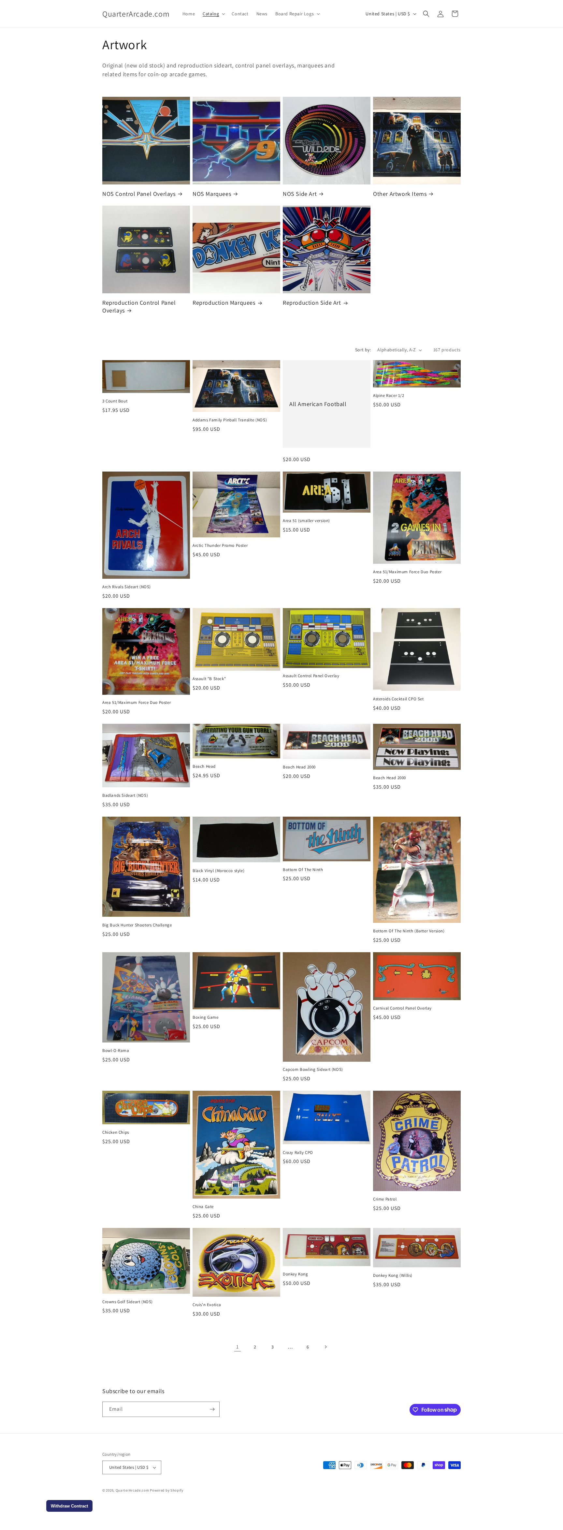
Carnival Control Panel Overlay (402, 1008)
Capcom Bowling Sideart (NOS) (313, 1069)
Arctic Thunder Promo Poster (220, 545)
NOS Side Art (300, 193)
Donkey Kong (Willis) (392, 1275)
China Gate (203, 1206)
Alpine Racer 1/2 (388, 395)
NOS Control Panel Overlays (139, 193)
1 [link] (237, 1346)
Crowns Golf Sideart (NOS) (127, 1301)
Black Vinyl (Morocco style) (218, 870)
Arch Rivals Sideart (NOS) (126, 587)
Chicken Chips (115, 1132)
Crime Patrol (385, 1199)
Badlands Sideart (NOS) (125, 795)
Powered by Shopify (166, 1490)
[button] (213, 14)
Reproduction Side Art (312, 302)
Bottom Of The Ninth (303, 869)
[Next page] (325, 1347)
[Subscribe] (212, 1409)
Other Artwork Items (399, 193)
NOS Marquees (212, 193)
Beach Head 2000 (299, 767)
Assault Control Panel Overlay (311, 675)
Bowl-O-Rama (115, 1050)
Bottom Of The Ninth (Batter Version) (409, 931)
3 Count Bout (114, 401)
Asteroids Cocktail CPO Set (398, 699)
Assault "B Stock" (209, 678)
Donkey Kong (295, 1274)
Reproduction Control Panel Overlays (139, 306)
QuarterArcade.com (132, 1490)
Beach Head (204, 766)
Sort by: (363, 350)
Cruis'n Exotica (207, 1304)
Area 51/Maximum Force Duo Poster (407, 572)
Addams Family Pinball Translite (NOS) (230, 420)
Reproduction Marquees (224, 302)
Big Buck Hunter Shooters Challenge (137, 925)
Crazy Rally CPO (298, 1152)
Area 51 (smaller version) (306, 520)
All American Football (318, 404)
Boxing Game (206, 1017)
